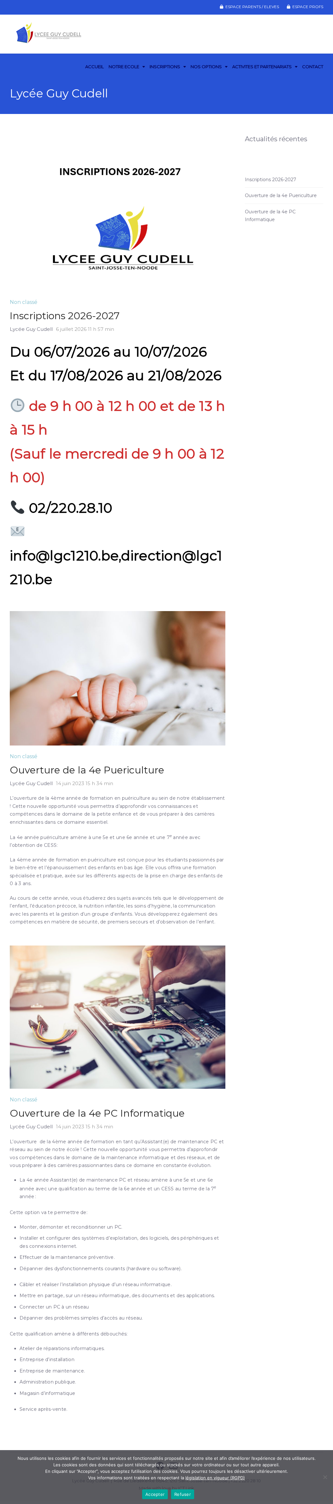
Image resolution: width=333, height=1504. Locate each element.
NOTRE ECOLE (124, 66)
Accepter (155, 1494)
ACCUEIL (94, 66)
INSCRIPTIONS (165, 66)
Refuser (182, 1494)
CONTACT (312, 66)
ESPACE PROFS (307, 6)
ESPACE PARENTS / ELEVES (252, 6)
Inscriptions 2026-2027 (65, 316)
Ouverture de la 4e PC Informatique (97, 1113)
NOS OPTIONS (206, 66)
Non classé (23, 302)
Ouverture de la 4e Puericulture (87, 770)
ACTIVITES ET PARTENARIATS (262, 66)
